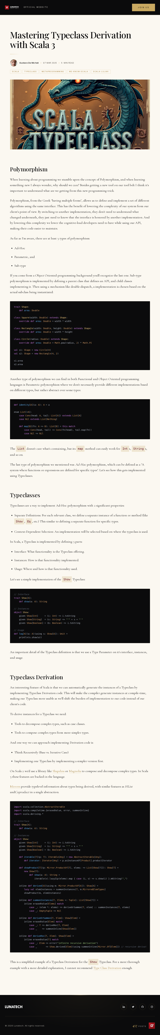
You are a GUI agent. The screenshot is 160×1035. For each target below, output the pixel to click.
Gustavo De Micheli (29, 63)
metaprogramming (53, 72)
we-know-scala (78, 72)
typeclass (30, 72)
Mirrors (15, 786)
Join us (143, 7)
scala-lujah (101, 72)
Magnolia (75, 771)
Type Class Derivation (107, 968)
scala (15, 72)
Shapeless (59, 771)
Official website (36, 7)
